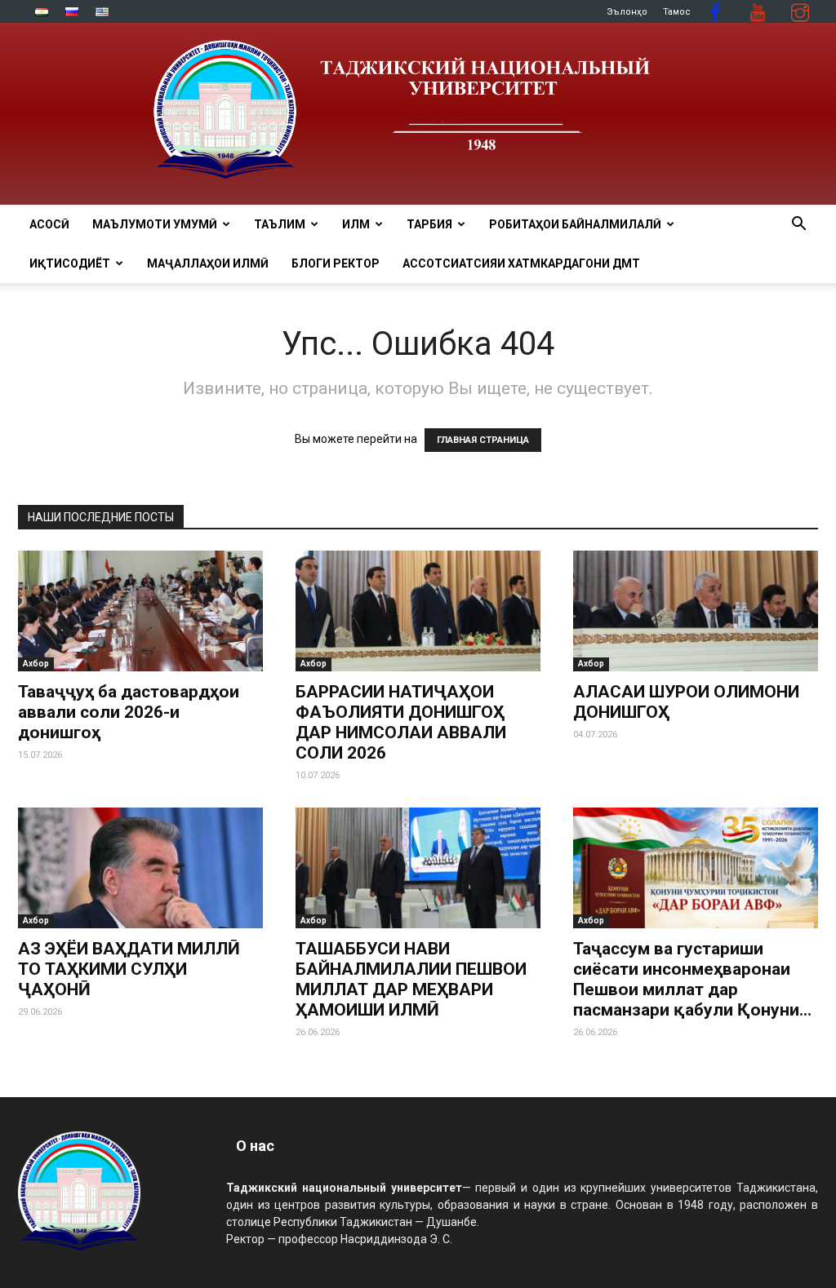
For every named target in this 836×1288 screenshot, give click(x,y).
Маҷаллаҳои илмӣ (208, 263)
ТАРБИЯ (429, 224)
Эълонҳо (627, 12)
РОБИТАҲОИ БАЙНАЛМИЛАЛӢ (575, 224)
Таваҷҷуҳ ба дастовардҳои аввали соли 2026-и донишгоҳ (128, 712)
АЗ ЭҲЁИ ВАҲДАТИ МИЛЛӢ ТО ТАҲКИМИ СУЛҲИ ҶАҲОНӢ (129, 969)
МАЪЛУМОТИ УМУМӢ (154, 224)
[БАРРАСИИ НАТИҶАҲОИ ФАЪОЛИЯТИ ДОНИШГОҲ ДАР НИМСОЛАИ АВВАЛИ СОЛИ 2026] (418, 611)
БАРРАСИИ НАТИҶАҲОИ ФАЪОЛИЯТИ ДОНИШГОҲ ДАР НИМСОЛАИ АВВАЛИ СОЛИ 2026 (401, 722)
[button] (798, 225)
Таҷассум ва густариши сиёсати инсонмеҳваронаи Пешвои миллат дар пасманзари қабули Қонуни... (692, 979)
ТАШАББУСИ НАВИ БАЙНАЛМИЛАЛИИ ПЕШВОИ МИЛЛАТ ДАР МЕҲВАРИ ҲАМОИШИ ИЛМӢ (411, 979)
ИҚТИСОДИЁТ (69, 263)
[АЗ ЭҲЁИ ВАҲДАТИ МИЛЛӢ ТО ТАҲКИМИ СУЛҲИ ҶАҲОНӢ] (140, 868)
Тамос (677, 12)
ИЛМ (356, 224)
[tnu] (418, 114)
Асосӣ (49, 224)
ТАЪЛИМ (279, 224)
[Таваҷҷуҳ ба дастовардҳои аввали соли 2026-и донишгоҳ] (140, 611)
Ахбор (36, 663)
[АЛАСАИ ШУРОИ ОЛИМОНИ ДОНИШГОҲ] (695, 611)
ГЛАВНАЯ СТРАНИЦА (483, 440)
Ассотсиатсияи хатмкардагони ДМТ (521, 263)
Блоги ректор (335, 263)
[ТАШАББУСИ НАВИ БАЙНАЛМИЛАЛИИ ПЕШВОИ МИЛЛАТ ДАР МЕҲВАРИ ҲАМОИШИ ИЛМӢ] (418, 868)
